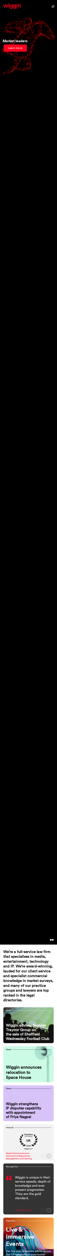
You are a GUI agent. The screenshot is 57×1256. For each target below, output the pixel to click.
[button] (43, 1156)
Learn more (15, 50)
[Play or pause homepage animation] (51, 940)
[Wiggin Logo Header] (12, 6)
